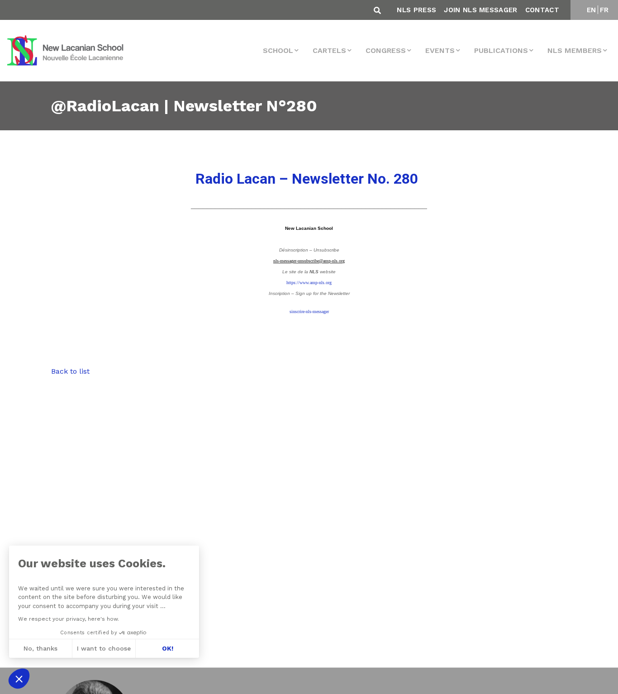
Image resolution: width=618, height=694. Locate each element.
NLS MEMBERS (574, 50)
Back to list (70, 371)
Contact (542, 10)
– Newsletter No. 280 (306, 178)
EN (591, 10)
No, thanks (40, 648)
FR (604, 10)
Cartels (329, 50)
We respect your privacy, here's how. (68, 619)
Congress (386, 50)
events (440, 50)
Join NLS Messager (480, 10)
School (278, 50)
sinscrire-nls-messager (309, 311)
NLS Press (416, 10)
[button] (19, 678)
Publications (501, 50)
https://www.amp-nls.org (309, 282)
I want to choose (104, 648)
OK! (167, 648)
